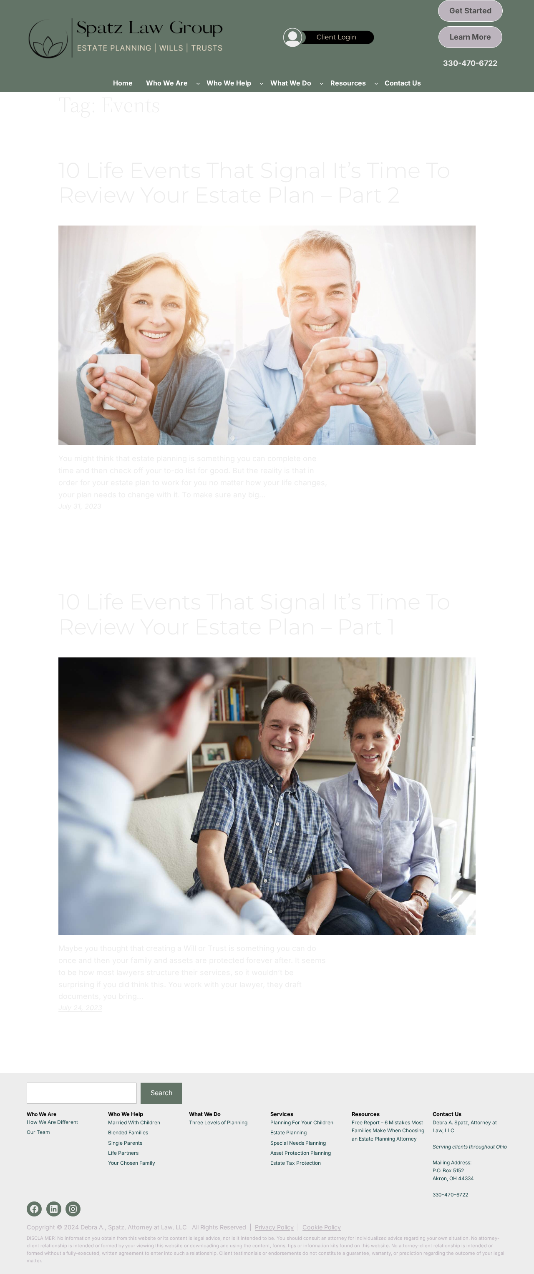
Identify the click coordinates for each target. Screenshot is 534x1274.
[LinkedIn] (53, 1208)
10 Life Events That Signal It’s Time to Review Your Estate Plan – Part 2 (254, 183)
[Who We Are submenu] (198, 83)
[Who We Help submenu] (261, 83)
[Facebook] (34, 1208)
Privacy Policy (274, 1227)
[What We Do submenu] (322, 83)
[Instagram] (73, 1208)
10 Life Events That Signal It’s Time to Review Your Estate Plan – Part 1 (254, 614)
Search (161, 1092)
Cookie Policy (321, 1227)
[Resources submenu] (376, 83)
